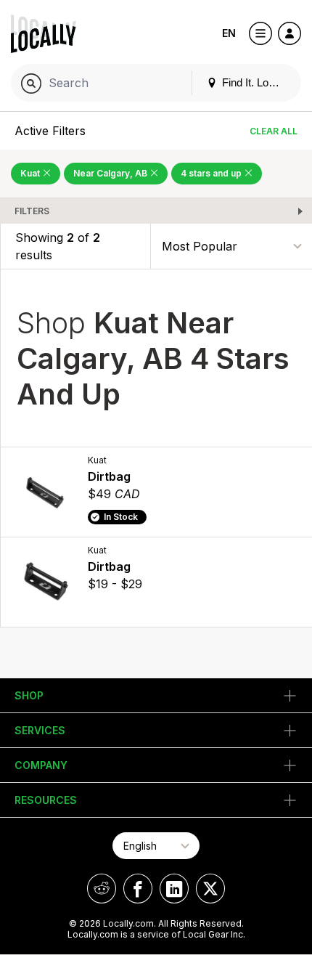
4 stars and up (212, 173)
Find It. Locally (254, 82)
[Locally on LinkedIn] (174, 888)
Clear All (273, 131)
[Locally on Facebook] (137, 888)
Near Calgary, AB (111, 173)
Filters (32, 211)
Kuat (31, 173)
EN (229, 33)
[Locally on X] (210, 888)
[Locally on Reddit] (101, 888)
